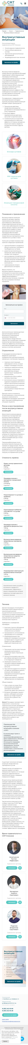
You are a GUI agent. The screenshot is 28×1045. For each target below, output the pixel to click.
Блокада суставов (14, 152)
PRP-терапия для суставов (14, 177)
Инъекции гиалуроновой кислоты (14, 204)
